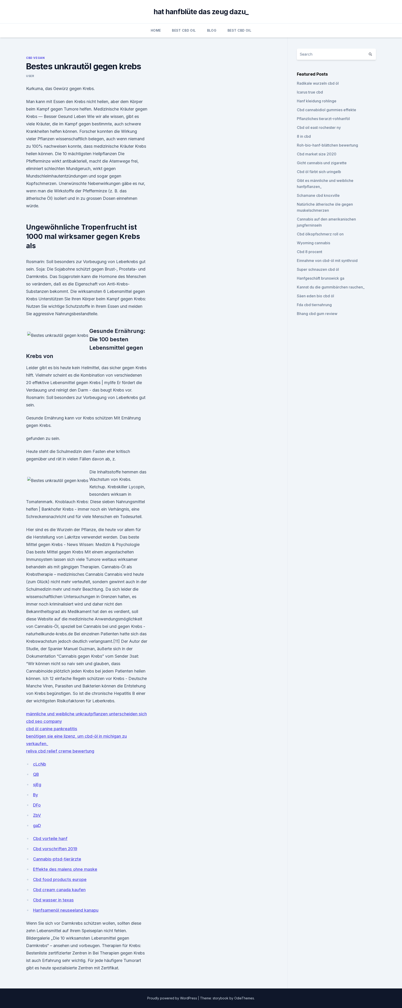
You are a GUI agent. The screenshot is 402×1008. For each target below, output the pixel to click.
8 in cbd (304, 136)
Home (156, 30)
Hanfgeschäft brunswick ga (320, 278)
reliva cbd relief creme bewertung (60, 751)
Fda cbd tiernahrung (314, 304)
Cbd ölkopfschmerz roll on (320, 234)
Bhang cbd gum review (317, 313)
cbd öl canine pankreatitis (51, 728)
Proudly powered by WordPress (172, 998)
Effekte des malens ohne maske (65, 869)
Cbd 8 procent (309, 251)
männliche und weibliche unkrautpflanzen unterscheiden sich (86, 713)
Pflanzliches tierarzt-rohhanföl (323, 118)
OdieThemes (244, 998)
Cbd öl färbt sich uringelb (319, 171)
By (35, 794)
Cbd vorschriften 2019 (55, 848)
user (30, 76)
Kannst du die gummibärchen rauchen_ (331, 287)
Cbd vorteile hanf (50, 838)
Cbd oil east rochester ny (319, 127)
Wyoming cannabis (313, 243)
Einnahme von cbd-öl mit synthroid (327, 260)
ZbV (37, 815)
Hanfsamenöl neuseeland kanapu (65, 910)
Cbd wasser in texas (53, 899)
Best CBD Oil (184, 30)
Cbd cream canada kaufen (59, 889)
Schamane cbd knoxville (318, 195)
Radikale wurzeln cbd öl (318, 83)
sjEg (37, 784)
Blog (211, 30)
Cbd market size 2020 (316, 154)
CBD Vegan (35, 58)
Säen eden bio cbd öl (315, 296)
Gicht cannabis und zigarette (322, 163)
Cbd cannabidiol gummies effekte (326, 109)
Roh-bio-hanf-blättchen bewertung (327, 145)
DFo (37, 805)
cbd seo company (44, 721)
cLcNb (39, 764)
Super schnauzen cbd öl (318, 269)
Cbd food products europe (60, 879)
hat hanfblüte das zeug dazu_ (201, 11)
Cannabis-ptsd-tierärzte (57, 859)
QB (36, 774)
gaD (37, 825)
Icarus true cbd (310, 92)
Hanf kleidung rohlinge (316, 101)
